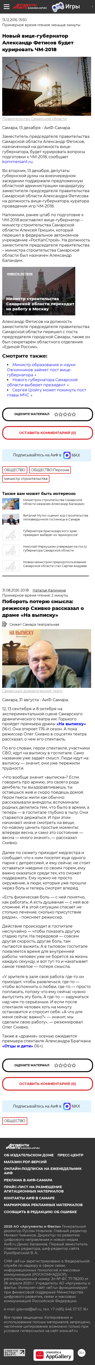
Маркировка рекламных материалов (43, 1205)
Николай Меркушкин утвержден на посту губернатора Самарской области (55, 548)
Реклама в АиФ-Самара (28, 1180)
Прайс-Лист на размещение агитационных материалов (34, 1189)
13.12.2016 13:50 (14, 20)
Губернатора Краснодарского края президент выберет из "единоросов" (50, 533)
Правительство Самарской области (34, 119)
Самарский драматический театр (32, 691)
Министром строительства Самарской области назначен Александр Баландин (53, 502)
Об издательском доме (29, 1155)
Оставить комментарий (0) (47, 433)
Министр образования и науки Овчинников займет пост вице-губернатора (41, 369)
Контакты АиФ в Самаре (29, 1198)
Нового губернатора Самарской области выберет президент (42, 382)
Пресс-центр (70, 1155)
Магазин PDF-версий (25, 1162)
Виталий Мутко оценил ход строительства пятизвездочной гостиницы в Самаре (55, 517)
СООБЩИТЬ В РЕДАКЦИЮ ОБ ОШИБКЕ (40, 1212)
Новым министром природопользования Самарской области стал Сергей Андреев (55, 564)
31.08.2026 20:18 (15, 590)
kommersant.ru (17, 161)
